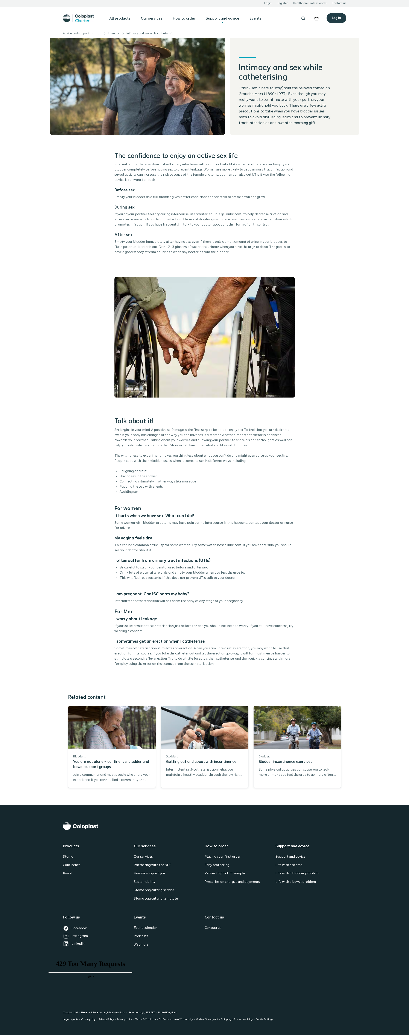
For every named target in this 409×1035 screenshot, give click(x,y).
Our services (152, 19)
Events (255, 19)
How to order (184, 19)
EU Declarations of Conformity (176, 1019)
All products (120, 19)
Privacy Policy (106, 1019)
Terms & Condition (145, 1019)
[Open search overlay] (303, 18)
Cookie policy (88, 1019)
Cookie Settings (264, 1019)
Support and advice (222, 19)
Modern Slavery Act (207, 1019)
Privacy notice (124, 1019)
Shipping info (228, 1019)
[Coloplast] (204, 826)
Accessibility (246, 1019)
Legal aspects (70, 1019)
